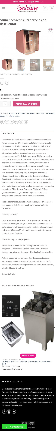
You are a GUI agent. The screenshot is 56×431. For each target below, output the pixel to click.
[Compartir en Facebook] (7, 122)
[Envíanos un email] (14, 411)
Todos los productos (12, 116)
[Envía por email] (16, 122)
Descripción (8, 133)
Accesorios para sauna (17, 113)
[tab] (28, 133)
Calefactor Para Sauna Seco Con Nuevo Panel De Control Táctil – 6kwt (27, 363)
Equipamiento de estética (20, 74)
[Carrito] (52, 8)
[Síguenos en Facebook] (4, 411)
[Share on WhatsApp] (2, 122)
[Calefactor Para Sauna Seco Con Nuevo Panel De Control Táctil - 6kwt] (28, 320)
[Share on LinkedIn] (26, 122)
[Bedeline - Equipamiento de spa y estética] (28, 8)
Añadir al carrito (26, 104)
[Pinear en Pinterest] (21, 122)
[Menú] (3, 8)
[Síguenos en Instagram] (9, 411)
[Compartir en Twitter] (12, 122)
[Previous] (6, 42)
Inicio (2, 74)
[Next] (49, 42)
